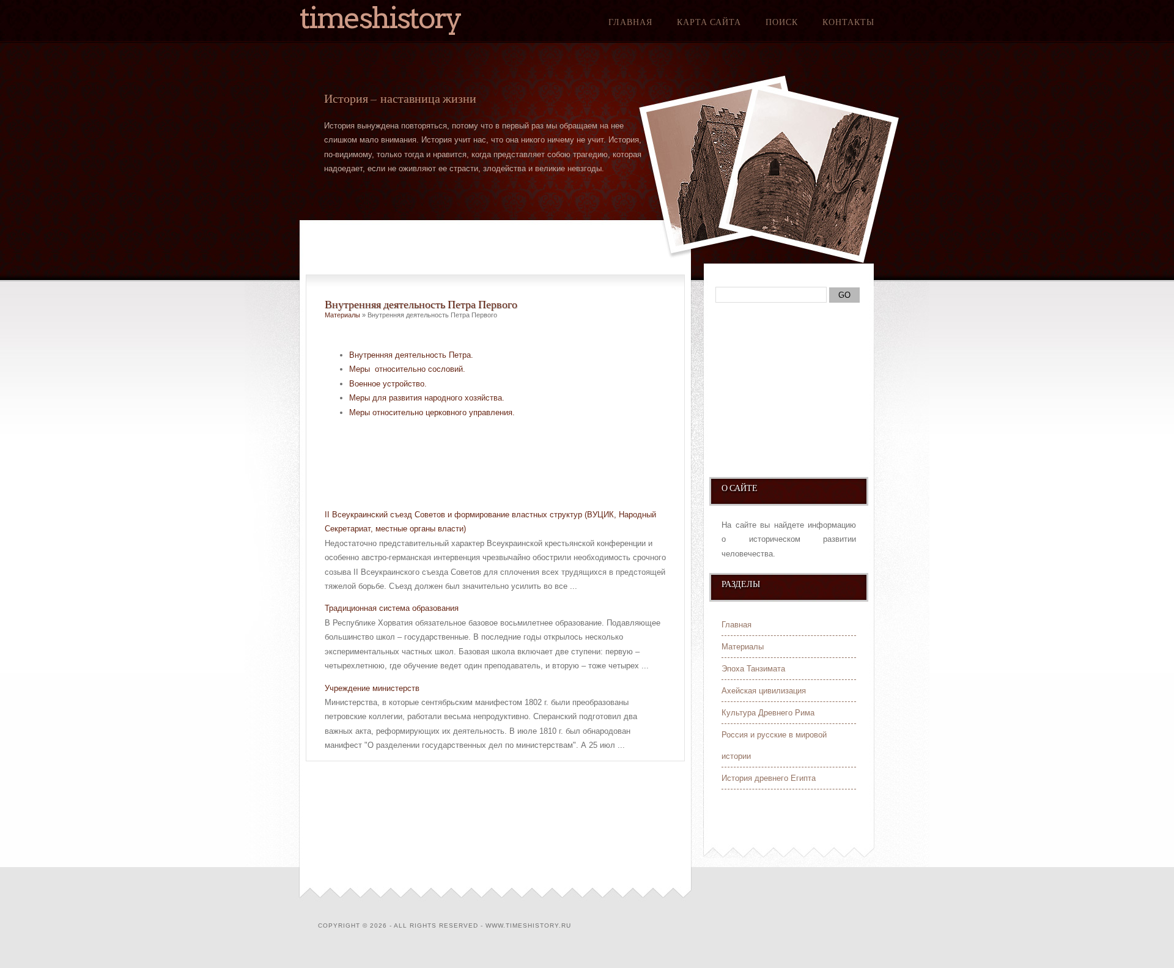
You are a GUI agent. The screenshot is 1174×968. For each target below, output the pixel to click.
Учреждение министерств (372, 688)
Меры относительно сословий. (407, 369)
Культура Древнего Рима (768, 712)
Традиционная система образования (392, 608)
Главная (630, 22)
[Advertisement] (468, 467)
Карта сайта (709, 22)
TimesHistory (380, 17)
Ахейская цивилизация (764, 690)
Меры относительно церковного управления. (432, 412)
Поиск (782, 22)
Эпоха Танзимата (753, 668)
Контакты (848, 22)
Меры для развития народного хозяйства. (426, 397)
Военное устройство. (388, 383)
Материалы (342, 315)
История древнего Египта (769, 778)
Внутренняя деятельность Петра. (411, 355)
